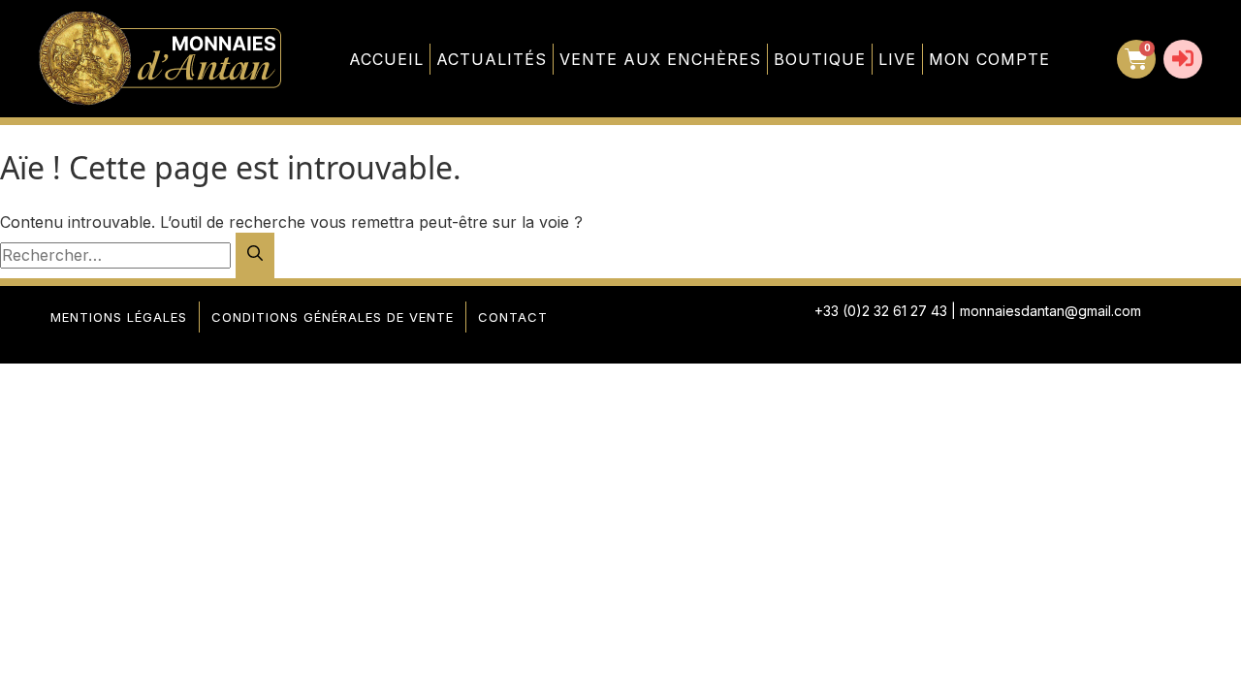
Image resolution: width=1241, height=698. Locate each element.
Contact (513, 317)
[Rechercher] (255, 255)
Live (897, 59)
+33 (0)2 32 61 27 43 (880, 310)
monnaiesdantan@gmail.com (1050, 310)
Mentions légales (118, 317)
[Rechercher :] (118, 255)
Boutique (820, 59)
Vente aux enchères (660, 59)
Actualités (491, 59)
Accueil (386, 59)
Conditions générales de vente (332, 317)
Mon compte (989, 59)
